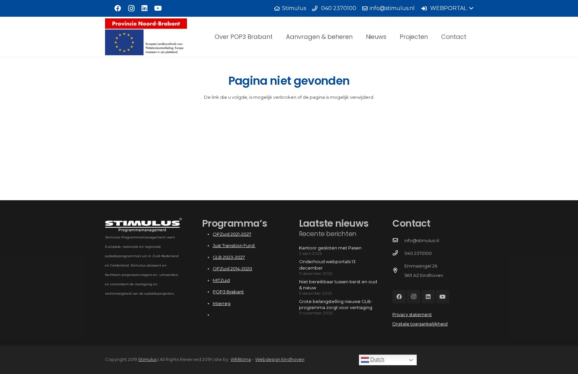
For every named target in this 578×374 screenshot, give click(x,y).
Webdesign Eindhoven (279, 359)
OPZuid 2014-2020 (232, 268)
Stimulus (147, 359)
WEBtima (240, 359)
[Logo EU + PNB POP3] (146, 36)
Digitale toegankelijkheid (420, 323)
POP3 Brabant (228, 291)
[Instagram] (131, 8)
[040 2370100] (398, 253)
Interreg (221, 303)
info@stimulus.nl (421, 240)
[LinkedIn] (144, 8)
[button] (447, 8)
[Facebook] (117, 8)
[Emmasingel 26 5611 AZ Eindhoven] (398, 270)
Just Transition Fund (234, 245)
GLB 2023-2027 (229, 257)
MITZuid (221, 280)
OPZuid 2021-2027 (232, 234)
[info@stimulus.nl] (398, 240)
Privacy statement (412, 314)
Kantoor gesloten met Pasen (330, 247)
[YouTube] (158, 8)
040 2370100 (418, 253)
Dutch (376, 359)
